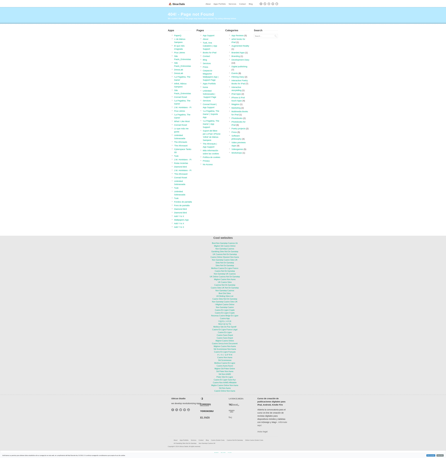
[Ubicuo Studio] (177, 4)
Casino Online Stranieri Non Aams (225, 257)
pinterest (268, 3)
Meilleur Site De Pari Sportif (224, 327)
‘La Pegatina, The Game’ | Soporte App (211, 114)
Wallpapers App (181, 220)
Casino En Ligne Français (225, 352)
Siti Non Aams (225, 388)
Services (232, 4)
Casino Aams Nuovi (225, 366)
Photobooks (237, 118)
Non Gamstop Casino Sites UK (225, 260)
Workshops (236, 153)
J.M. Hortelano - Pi (182, 107)
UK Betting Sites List (224, 296)
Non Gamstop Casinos (224, 249)
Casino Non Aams (224, 357)
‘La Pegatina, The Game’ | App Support (211, 124)
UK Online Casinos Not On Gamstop (225, 277)
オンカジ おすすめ (224, 355)
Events (234, 73)
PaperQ (177, 35)
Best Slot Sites (225, 293)
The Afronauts (180, 142)
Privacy (206, 161)
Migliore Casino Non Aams (225, 346)
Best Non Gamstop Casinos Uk (225, 243)
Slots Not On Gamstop (225, 263)
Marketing (236, 108)
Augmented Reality (240, 46)
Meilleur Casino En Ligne (224, 363)
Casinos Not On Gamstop (224, 285)
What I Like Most (182, 121)
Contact (242, 4)
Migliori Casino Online (225, 341)
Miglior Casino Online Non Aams (224, 385)
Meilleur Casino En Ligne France (224, 268)
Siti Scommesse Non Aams (225, 349)
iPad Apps (236, 94)
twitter (265, 3)
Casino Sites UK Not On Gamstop (225, 288)
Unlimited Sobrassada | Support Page (209, 94)
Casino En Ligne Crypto (225, 310)
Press (205, 67)
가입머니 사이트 (224, 321)
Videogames (237, 149)
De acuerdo (430, 455)
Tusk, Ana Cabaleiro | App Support (210, 46)
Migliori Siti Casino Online (225, 246)
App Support (208, 35)
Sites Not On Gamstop (225, 265)
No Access (208, 164)
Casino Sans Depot (225, 335)
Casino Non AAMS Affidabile (225, 383)
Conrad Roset (180, 97)
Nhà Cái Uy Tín (224, 324)
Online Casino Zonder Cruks (254, 440)
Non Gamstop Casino (225, 307)
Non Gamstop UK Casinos (225, 274)
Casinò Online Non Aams (224, 391)
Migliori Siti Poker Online (225, 369)
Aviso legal (262, 431)
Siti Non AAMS (225, 374)
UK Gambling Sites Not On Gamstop (185, 443)
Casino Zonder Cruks (218, 440)
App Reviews (237, 35)
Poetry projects (238, 128)
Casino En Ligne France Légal (224, 330)
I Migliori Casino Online (224, 304)
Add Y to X (179, 216)
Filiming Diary (237, 77)
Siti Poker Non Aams (224, 371)
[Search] (275, 36)
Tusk (176, 156)
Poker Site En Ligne (224, 377)
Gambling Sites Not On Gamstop (224, 252)
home (205, 87)
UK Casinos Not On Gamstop (225, 254)
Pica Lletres (179, 52)
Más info (440, 455)
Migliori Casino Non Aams (225, 279)
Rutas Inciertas (181, 163)
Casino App (225, 318)
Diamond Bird (180, 167)
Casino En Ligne (225, 332)
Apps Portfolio (219, 4)
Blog (251, 4)
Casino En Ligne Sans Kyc (225, 380)
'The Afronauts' (181, 145)
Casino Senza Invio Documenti (225, 344)
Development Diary (240, 60)
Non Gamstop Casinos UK (207, 443)
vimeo (272, 3)
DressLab (178, 70)
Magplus (235, 104)
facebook (261, 3)
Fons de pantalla (182, 205)
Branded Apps (238, 52)
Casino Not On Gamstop (225, 271)
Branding (235, 56)
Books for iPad (209, 52)
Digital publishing (239, 66)
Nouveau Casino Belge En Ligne (224, 316)
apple (276, 3)
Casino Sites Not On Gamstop (224, 299)
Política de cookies (211, 157)
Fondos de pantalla (183, 202)
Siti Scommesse (224, 360)
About (208, 4)
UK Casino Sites (225, 282)
